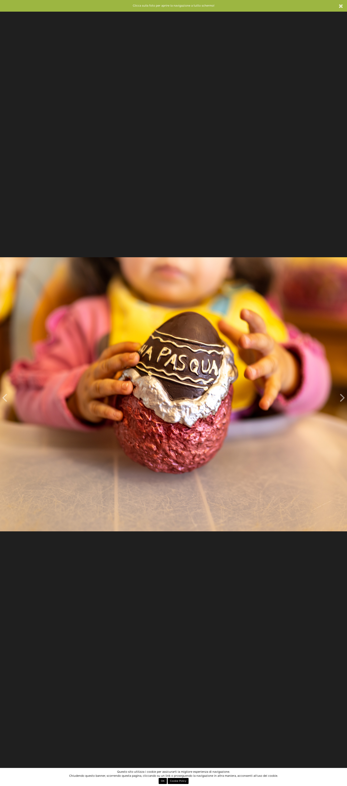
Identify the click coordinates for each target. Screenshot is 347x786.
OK (163, 781)
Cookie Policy (178, 781)
